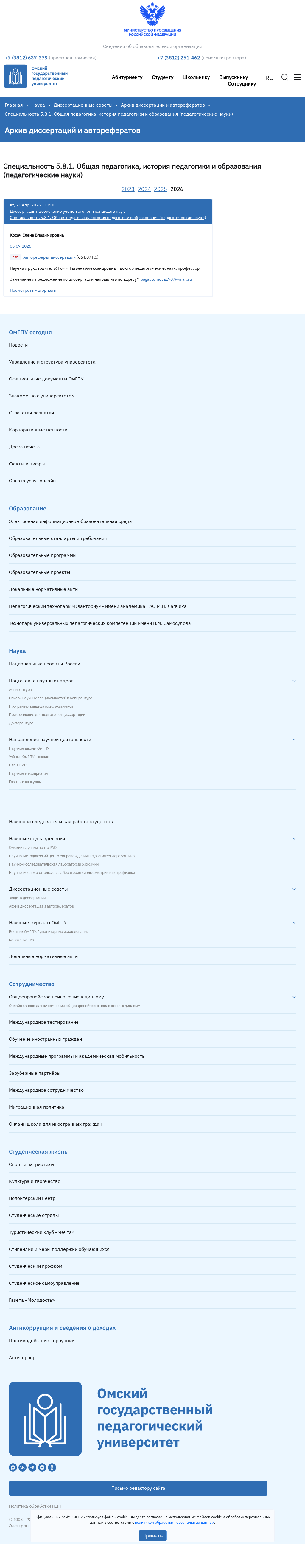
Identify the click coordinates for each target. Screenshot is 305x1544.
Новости (18, 345)
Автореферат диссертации (49, 257)
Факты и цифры (27, 464)
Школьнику (196, 77)
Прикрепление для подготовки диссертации (47, 715)
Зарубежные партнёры (34, 1073)
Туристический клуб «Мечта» (41, 1232)
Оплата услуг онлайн (32, 481)
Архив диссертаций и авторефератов (163, 105)
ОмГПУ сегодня (30, 332)
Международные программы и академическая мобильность (76, 1056)
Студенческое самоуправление (44, 1283)
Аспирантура (20, 690)
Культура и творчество (34, 1181)
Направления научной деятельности (50, 739)
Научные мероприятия (28, 773)
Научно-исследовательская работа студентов (61, 821)
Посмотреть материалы (33, 290)
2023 (128, 189)
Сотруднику (242, 83)
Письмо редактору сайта (138, 1488)
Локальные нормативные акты (44, 589)
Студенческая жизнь (38, 1151)
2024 (144, 189)
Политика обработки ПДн (35, 1506)
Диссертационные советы (83, 105)
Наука (38, 105)
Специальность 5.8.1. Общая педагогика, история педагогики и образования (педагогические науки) (108, 217)
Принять (152, 1535)
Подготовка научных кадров (41, 681)
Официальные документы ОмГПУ (46, 379)
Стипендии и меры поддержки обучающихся (59, 1249)
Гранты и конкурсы (25, 782)
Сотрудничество (32, 983)
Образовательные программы (43, 555)
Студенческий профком (35, 1266)
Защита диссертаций (27, 898)
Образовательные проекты (39, 572)
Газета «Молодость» (32, 1300)
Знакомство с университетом (42, 396)
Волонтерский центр (32, 1198)
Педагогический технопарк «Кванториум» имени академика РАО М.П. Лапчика (98, 606)
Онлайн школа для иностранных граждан (55, 1124)
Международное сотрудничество (46, 1090)
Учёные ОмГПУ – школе (29, 757)
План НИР (17, 765)
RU (269, 77)
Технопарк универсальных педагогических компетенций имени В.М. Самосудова (100, 623)
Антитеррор (22, 1357)
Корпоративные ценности (38, 430)
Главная (14, 105)
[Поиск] (284, 77)
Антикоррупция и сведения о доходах (62, 1327)
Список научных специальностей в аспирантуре (51, 698)
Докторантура (21, 723)
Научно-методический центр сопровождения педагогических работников (73, 856)
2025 (160, 189)
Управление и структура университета (52, 362)
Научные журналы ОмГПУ (38, 922)
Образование (27, 508)
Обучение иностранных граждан (45, 1039)
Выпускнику (233, 77)
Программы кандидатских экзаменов (41, 706)
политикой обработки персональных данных (174, 1522)
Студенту (162, 77)
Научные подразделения (37, 838)
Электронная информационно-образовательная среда (70, 521)
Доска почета (24, 447)
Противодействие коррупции (41, 1340)
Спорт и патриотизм (31, 1164)
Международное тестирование (44, 1022)
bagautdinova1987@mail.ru (166, 279)
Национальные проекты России (44, 664)
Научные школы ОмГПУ (29, 748)
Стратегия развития (31, 413)
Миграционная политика (36, 1107)
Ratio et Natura (21, 940)
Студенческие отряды (34, 1215)
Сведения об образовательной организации (152, 46)
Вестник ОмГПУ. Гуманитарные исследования (48, 932)
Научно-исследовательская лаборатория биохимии (54, 864)
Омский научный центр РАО (33, 848)
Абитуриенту (127, 77)
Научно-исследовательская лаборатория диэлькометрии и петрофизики (72, 873)
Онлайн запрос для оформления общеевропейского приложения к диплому (74, 1006)
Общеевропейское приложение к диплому (56, 997)
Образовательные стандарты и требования (58, 538)
